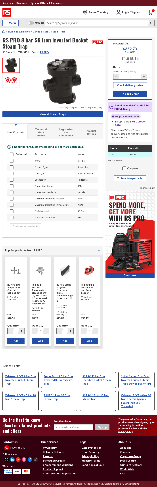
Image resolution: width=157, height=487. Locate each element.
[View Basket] (151, 12)
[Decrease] (116, 76)
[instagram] (24, 459)
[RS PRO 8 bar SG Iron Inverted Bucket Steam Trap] (61, 81)
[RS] (6, 12)
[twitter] (6, 459)
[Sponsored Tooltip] (153, 187)
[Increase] (143, 76)
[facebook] (30, 459)
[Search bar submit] (151, 23)
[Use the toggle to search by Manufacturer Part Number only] (42, 23)
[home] (3, 31)
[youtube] (18, 459)
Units (116, 67)
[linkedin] (12, 459)
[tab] (14, 131)
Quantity (13, 325)
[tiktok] (35, 459)
